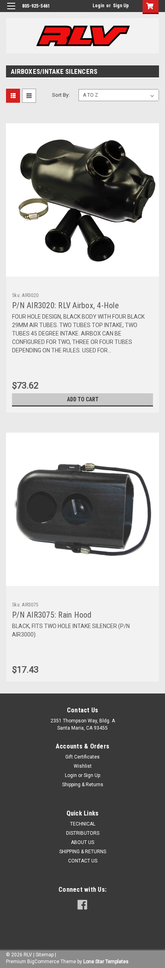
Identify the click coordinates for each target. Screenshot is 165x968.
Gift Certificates (82, 757)
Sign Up (121, 5)
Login (98, 5)
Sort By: (61, 95)
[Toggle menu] (11, 11)
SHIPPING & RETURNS (82, 851)
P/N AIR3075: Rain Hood (52, 615)
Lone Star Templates (106, 961)
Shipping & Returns (82, 784)
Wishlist (83, 766)
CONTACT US (82, 861)
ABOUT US (82, 842)
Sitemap (45, 955)
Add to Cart (83, 399)
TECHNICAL (82, 824)
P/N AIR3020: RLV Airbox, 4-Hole (65, 305)
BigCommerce (43, 961)
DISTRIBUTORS (82, 833)
